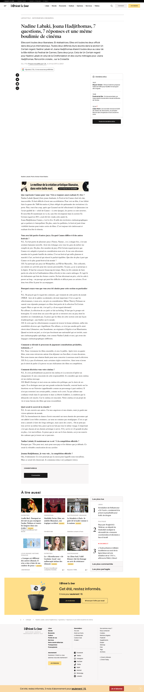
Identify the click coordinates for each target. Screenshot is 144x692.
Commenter (35, 475)
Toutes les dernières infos (107, 121)
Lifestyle (26, 18)
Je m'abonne (116, 688)
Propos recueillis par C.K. (37, 64)
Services (51, 640)
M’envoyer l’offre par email (94, 601)
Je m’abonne (70, 601)
